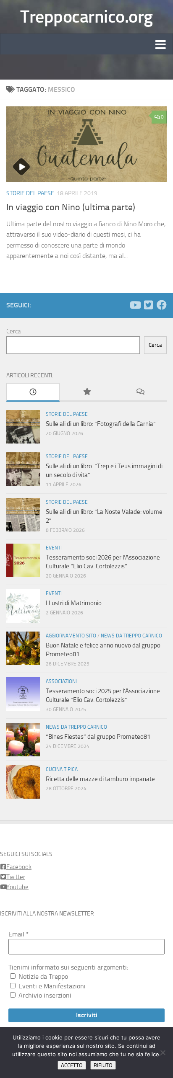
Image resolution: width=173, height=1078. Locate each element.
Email (18, 934)
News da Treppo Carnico (131, 636)
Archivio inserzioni (44, 995)
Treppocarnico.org (86, 16)
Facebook (18, 867)
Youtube (17, 887)
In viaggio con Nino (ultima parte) (70, 207)
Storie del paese (30, 193)
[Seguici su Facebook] (162, 305)
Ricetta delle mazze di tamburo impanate (100, 779)
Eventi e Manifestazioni (51, 986)
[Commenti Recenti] (140, 392)
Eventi (54, 548)
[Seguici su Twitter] (148, 305)
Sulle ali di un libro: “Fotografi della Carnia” (101, 424)
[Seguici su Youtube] (135, 305)
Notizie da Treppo (42, 976)
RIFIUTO (103, 1065)
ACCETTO (72, 1065)
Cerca (13, 331)
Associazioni (61, 681)
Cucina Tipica (62, 769)
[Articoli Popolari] (86, 392)
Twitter (15, 877)
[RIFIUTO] (162, 1052)
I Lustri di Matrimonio (74, 603)
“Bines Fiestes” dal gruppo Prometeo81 (98, 736)
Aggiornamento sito (71, 636)
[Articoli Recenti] (33, 392)
